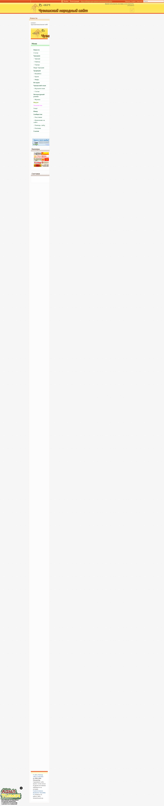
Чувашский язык (39, 86)
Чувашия (36, 56)
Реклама (38, 128)
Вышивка (38, 74)
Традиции (37, 71)
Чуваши (37, 59)
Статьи (35, 53)
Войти (66, 1)
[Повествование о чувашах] (37, 154)
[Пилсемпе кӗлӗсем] (37, 160)
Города (37, 65)
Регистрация (74, 1)
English (133, 1)
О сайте (35, 775)
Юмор (35, 111)
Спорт (35, 108)
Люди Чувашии (38, 68)
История (36, 83)
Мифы (37, 80)
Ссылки (36, 131)
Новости (36, 50)
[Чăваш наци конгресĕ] (45, 160)
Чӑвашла (127, 1)
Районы (37, 62)
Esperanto (140, 1)
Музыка (37, 99)
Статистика (40, 776)
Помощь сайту (40, 125)
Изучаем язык (40, 88)
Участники (38, 117)
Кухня (37, 77)
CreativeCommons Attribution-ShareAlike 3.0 (39, 792)
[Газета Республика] (37, 166)
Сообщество (37, 114)
